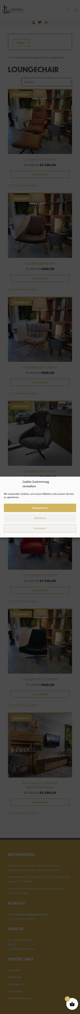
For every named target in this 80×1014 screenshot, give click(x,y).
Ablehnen (40, 518)
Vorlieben (40, 528)
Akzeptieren (40, 508)
